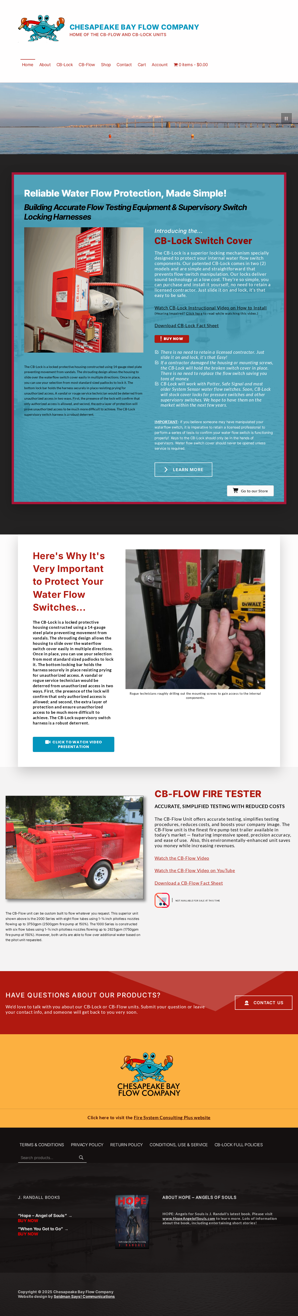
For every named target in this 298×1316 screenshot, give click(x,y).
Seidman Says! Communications (84, 1296)
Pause (286, 118)
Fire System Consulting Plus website (172, 1117)
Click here (194, 313)
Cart (142, 64)
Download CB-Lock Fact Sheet (187, 325)
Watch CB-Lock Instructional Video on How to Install (211, 307)
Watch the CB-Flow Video (182, 858)
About (45, 64)
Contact (124, 64)
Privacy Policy (87, 1145)
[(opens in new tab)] (195, 618)
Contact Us (269, 1002)
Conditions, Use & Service (179, 1145)
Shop (106, 64)
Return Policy (126, 1145)
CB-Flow (87, 64)
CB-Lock (65, 64)
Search (81, 1157)
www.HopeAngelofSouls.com (189, 1218)
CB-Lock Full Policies (239, 1145)
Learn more (188, 469)
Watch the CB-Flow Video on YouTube (195, 870)
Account (160, 64)
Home (28, 64)
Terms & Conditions (42, 1145)
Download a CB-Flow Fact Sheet (189, 883)
